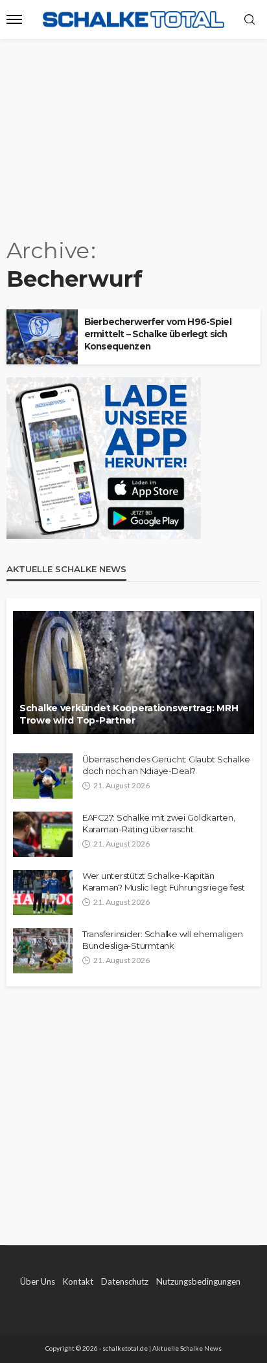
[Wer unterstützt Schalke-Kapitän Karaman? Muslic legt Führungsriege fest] (43, 892)
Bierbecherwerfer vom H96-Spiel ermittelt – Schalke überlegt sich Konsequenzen (157, 333)
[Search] (249, 20)
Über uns (37, 1281)
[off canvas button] (14, 19)
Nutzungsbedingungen (198, 1281)
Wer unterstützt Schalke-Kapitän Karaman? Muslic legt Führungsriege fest (163, 881)
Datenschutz (124, 1281)
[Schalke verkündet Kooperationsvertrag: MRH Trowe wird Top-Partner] (133, 672)
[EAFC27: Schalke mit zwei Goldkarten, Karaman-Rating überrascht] (43, 834)
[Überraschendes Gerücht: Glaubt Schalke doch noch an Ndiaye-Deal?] (43, 776)
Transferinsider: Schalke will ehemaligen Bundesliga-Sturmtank (162, 940)
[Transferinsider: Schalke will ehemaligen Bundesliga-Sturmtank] (43, 950)
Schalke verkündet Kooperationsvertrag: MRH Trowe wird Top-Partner (128, 714)
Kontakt (78, 1281)
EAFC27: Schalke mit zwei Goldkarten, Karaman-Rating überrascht (158, 823)
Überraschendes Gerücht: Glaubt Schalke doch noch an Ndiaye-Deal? (166, 765)
